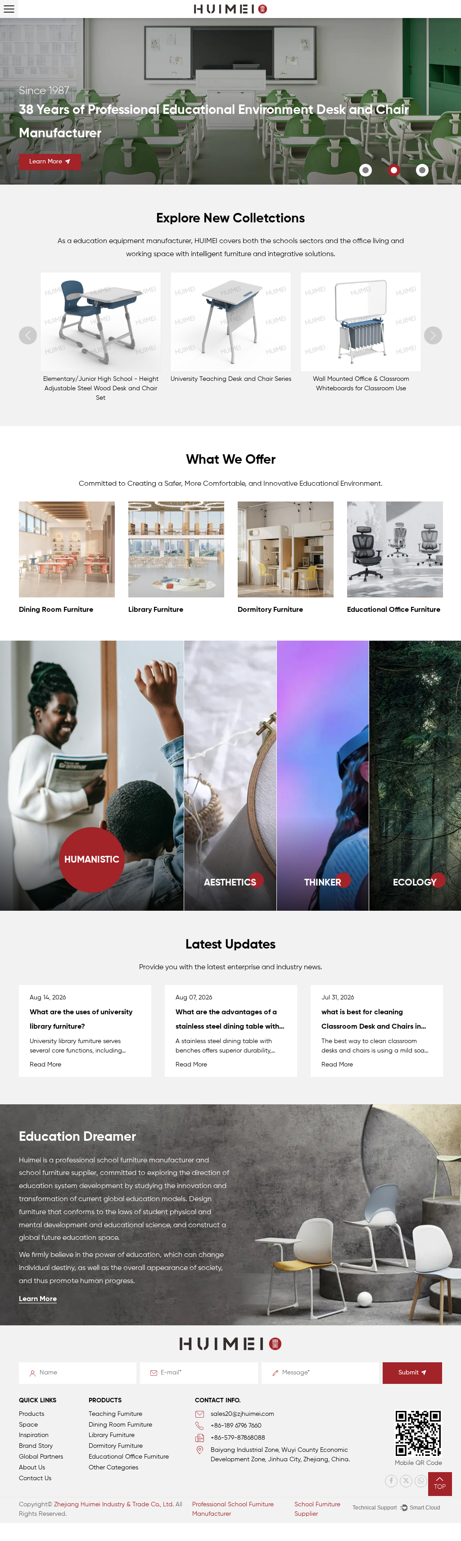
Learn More (55, 178)
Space (28, 1425)
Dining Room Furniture (120, 1425)
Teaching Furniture (115, 1414)
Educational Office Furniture (285, 610)
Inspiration (34, 1435)
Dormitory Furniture (161, 610)
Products (31, 1414)
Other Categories (113, 1467)
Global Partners (41, 1457)
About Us (32, 1467)
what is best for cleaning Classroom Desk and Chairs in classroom (227, 1027)
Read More (47, 1065)
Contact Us (35, 1478)
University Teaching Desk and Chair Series (101, 379)
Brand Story (36, 1446)
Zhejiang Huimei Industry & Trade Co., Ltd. (114, 1504)
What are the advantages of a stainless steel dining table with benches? (84, 1027)
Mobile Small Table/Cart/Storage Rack (361, 379)
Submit (408, 1372)
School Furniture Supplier (317, 1509)
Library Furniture (47, 610)
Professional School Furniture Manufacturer (233, 1509)
